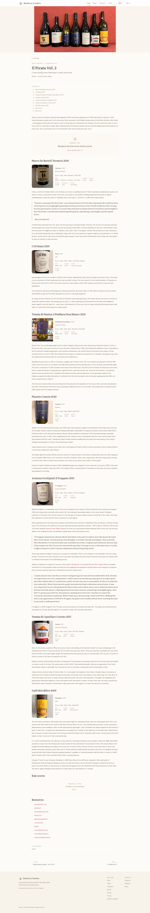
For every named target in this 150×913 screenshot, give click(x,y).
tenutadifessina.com (41, 812)
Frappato (99, 526)
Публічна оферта (112, 899)
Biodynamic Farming (79, 564)
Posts (88, 3)
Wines (95, 3)
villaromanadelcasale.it (42, 837)
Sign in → (75, 789)
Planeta (57, 407)
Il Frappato (61, 486)
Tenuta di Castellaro (61, 627)
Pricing (109, 893)
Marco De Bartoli (60, 171)
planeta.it (37, 808)
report (34, 849)
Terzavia (60, 168)
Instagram (127, 883)
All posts (36, 58)
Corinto (59, 624)
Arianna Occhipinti (60, 489)
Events (110, 3)
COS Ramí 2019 (40, 92)
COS (56, 257)
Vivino (126, 886)
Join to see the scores (74, 150)
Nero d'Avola (110, 526)
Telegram (127, 880)
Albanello (49, 528)
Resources (38, 111)
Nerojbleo (60, 698)
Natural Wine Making (96, 564)
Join (120, 3)
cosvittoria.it (38, 823)
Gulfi (56, 701)
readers (41, 888)
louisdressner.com (40, 804)
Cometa (60, 404)
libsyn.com (38, 815)
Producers (102, 3)
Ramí (59, 254)
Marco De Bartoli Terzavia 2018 (45, 89)
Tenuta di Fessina (60, 325)
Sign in (128, 3)
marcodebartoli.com (41, 830)
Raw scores (38, 108)
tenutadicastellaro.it (41, 834)
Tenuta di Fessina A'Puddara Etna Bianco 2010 (49, 95)
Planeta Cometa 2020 (42, 97)
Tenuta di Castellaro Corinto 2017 (45, 103)
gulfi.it (36, 826)
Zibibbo (58, 528)
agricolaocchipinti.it (41, 819)
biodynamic (66, 554)
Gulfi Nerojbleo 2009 (42, 105)
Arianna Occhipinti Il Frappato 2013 (46, 100)
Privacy (109, 896)
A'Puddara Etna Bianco (64, 322)
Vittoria (61, 509)
